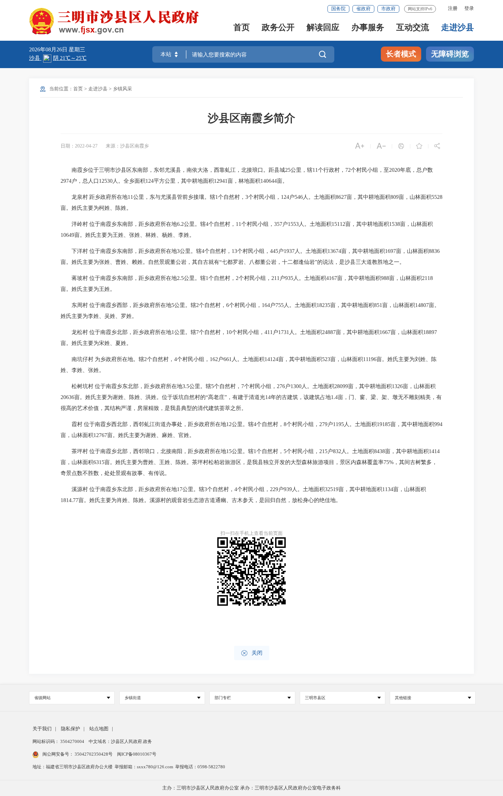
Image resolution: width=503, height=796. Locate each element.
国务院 (338, 8)
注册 (452, 8)
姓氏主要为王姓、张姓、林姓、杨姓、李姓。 (140, 235)
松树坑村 (82, 386)
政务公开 (278, 28)
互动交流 (412, 28)
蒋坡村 (80, 278)
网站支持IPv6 (420, 9)
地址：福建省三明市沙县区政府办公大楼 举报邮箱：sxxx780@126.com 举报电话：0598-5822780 (129, 766)
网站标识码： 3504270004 (59, 741)
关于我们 (42, 728)
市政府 (388, 8)
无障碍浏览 (450, 54)
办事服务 (367, 28)
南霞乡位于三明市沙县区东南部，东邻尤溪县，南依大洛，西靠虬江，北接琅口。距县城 (178, 170)
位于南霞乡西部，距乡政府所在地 (130, 305)
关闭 (251, 653)
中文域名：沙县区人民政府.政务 (120, 741)
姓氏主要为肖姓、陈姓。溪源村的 (130, 500)
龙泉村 (80, 197)
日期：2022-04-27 (79, 146)
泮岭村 (80, 224)
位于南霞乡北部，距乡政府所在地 (130, 332)
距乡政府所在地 (108, 197)
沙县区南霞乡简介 (251, 118)
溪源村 (80, 489)
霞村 (77, 424)
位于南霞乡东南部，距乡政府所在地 (133, 224)
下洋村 (80, 251)
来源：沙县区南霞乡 (127, 146)
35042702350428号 (94, 754)
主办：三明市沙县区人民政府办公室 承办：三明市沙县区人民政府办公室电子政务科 (251, 788)
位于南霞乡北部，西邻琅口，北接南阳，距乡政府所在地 (157, 451)
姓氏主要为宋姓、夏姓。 (102, 343)
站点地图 (98, 728)
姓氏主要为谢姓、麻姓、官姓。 (156, 435)
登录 (469, 8)
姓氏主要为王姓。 (93, 289)
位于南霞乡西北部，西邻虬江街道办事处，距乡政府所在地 (155, 424)
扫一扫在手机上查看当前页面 (251, 533)
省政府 (363, 8)
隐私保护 (70, 728)
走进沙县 (457, 28)
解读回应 (323, 28)
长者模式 (401, 54)
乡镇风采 (122, 88)
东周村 (80, 305)
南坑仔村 (82, 359)
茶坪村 (80, 451)
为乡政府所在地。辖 (119, 359)
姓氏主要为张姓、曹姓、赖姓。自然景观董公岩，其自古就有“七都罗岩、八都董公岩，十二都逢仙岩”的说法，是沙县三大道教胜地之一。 (238, 262)
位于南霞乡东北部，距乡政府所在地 (138, 386)
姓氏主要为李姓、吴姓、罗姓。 (99, 316)
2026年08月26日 (49, 49)
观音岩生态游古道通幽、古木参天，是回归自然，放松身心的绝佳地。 (256, 500)
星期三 (77, 49)
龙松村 (80, 332)
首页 (241, 28)
